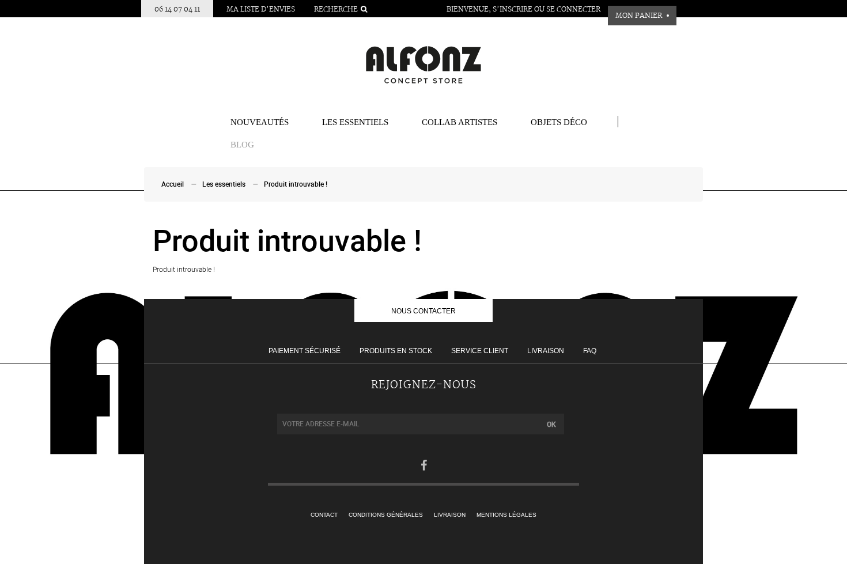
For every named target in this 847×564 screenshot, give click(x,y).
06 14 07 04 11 (177, 9)
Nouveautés (259, 122)
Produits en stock (396, 351)
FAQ (589, 351)
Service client (479, 351)
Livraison (545, 351)
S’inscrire (512, 9)
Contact (324, 515)
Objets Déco (559, 122)
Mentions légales (506, 515)
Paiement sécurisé (305, 351)
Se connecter (573, 9)
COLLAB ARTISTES (459, 122)
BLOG (242, 144)
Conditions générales (386, 515)
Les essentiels (355, 122)
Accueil (172, 184)
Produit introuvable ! (295, 184)
